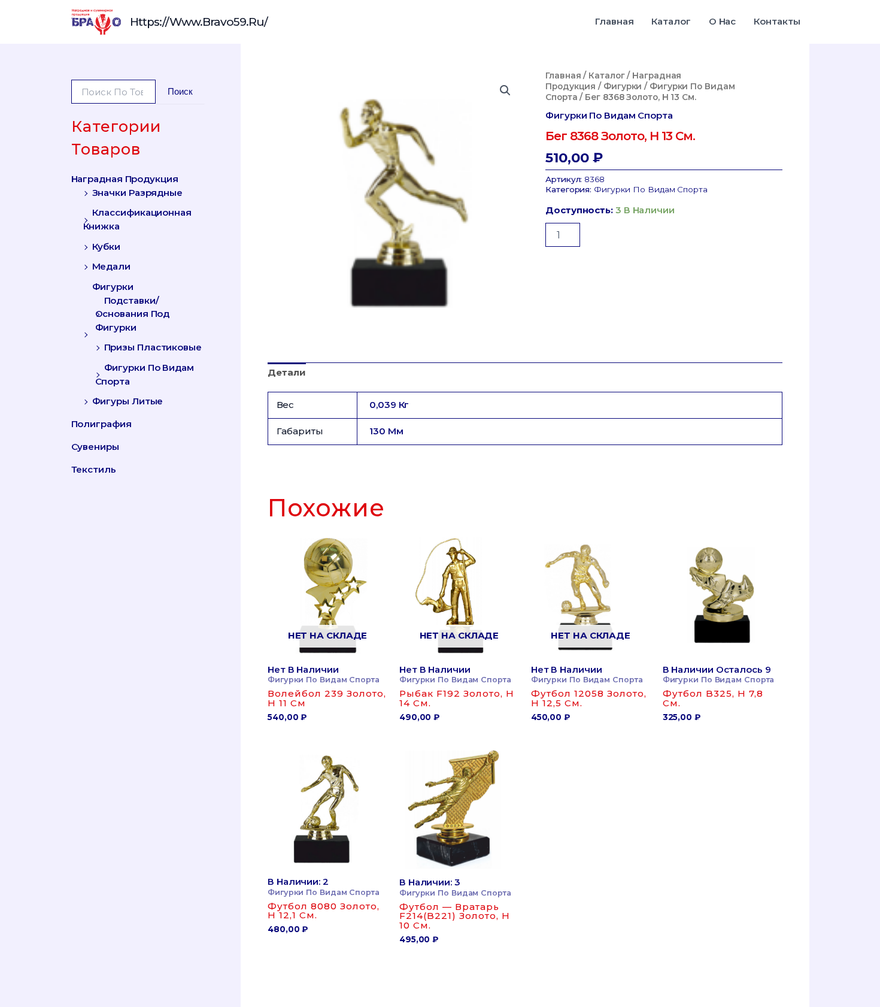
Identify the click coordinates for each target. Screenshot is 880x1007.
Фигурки (112, 286)
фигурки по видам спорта (609, 115)
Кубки (106, 246)
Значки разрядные (137, 192)
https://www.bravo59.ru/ (199, 22)
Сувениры (95, 446)
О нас (722, 21)
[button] (505, 90)
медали (111, 266)
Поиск (180, 91)
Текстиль (93, 468)
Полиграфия (101, 424)
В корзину (601, 229)
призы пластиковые (153, 347)
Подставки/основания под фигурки (132, 313)
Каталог (670, 21)
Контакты (777, 21)
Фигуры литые (127, 401)
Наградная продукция (124, 179)
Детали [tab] (286, 372)
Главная (614, 21)
